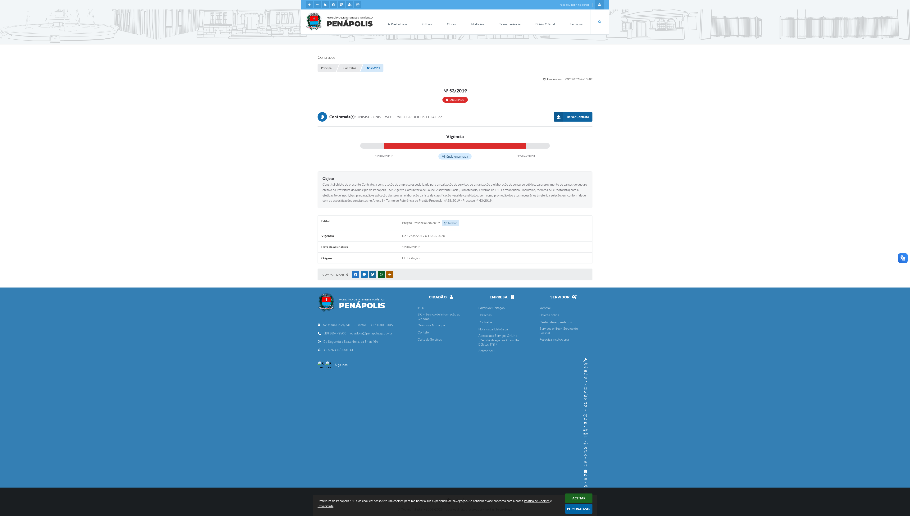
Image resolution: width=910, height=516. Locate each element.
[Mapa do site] (349, 4)
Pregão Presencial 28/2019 (429, 223)
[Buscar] (599, 22)
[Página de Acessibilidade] (357, 4)
